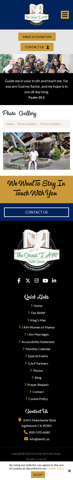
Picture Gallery (50, 124)
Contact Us (36, 212)
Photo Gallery (26, 124)
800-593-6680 (39, 432)
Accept (38, 474)
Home (10, 124)
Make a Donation (37, 37)
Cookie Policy (55, 468)
